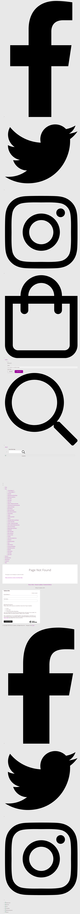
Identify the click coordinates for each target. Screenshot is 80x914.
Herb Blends (10, 529)
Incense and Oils (10, 534)
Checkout (18, 371)
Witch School (7, 559)
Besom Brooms (10, 508)
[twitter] (41, 189)
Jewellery (9, 536)
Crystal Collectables (11, 521)
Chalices (9, 518)
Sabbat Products (10, 544)
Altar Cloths (10, 498)
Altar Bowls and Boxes (11, 497)
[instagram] (41, 273)
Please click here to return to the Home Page (14, 577)
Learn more (6, 617)
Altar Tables (10, 500)
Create (33, 625)
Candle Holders (10, 513)
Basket (11, 371)
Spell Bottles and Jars (11, 547)
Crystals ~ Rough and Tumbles (13, 523)
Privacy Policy (31, 584)
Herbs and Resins (10, 533)
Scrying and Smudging (11, 546)
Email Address (7, 594)
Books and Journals (11, 510)
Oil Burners (9, 539)
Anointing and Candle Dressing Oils (14, 505)
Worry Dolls (10, 554)
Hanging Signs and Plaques (12, 528)
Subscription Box (8, 557)
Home (6, 487)
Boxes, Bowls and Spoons (12, 511)
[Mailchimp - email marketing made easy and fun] (33, 622)
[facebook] (41, 116)
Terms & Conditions (39, 584)
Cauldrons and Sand (11, 516)
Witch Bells (9, 552)
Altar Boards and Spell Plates (12, 495)
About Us (6, 556)
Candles (9, 515)
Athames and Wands (11, 506)
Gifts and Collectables (11, 526)
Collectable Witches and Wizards (13, 520)
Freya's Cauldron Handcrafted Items (14, 524)
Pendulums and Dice (11, 541)
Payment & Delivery (48, 584)
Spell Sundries (10, 551)
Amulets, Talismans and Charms (13, 503)
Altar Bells (9, 493)
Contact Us (7, 561)
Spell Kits (9, 549)
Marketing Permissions (8, 604)
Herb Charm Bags (10, 531)
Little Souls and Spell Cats (12, 538)
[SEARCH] (23, 451)
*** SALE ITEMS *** (11, 492)
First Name (6, 598)
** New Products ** (11, 490)
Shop (6, 488)
